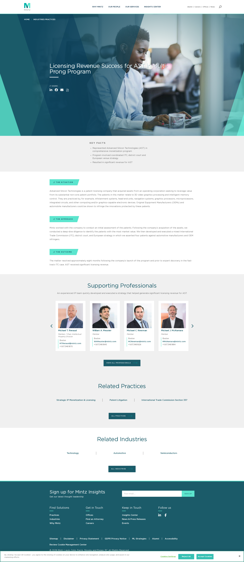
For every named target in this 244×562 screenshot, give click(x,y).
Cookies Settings (168, 556)
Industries (55, 519)
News (213, 7)
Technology (73, 453)
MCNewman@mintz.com (139, 342)
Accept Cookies (205, 556)
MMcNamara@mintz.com (174, 342)
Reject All (186, 556)
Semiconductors (169, 453)
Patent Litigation (118, 400)
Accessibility (171, 539)
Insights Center (152, 7)
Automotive (119, 453)
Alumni (189, 7)
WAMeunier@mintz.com (105, 342)
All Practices (118, 416)
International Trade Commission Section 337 (164, 400)
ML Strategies (139, 539)
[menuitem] (97, 7)
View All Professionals (119, 363)
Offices (205, 7)
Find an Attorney (95, 519)
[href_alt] (70, 315)
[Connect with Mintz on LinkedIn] (160, 516)
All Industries (119, 469)
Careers (198, 7)
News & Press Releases (134, 519)
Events (125, 523)
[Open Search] (220, 7)
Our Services (132, 7)
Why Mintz (97, 7)
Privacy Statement (89, 539)
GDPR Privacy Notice (115, 539)
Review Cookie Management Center (68, 545)
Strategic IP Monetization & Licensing (76, 400)
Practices (54, 515)
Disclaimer (69, 539)
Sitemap (54, 539)
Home (27, 19)
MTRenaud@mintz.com (70, 343)
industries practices (44, 19)
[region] (122, 556)
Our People (114, 7)
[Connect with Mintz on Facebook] (167, 516)
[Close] (239, 556)
